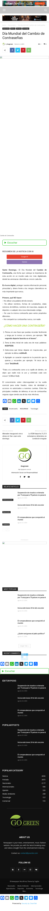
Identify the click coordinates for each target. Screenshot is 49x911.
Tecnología (34, 409)
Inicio (4, 25)
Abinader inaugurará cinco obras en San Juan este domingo (12, 436)
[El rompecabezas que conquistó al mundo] (9, 520)
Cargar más (24, 646)
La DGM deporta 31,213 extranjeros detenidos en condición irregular (37, 436)
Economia (29, 889)
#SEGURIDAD (24, 409)
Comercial (6, 524)
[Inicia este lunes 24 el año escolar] (9, 508)
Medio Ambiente (23, 886)
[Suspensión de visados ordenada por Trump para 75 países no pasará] (9, 496)
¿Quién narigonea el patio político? (31, 634)
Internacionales (8, 500)
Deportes (20, 889)
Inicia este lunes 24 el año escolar (31, 505)
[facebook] (20, 476)
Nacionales (12, 25)
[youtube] (29, 476)
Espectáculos (10, 889)
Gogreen (10, 44)
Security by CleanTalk (29, 903)
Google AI (24, 257)
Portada (19, 28)
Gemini (24, 262)
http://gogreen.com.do (24, 469)
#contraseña (13, 409)
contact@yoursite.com (29, 853)
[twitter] (24, 476)
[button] (45, 10)
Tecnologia (26, 28)
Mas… (24, 891)
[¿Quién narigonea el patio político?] (9, 637)
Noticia (13, 28)
